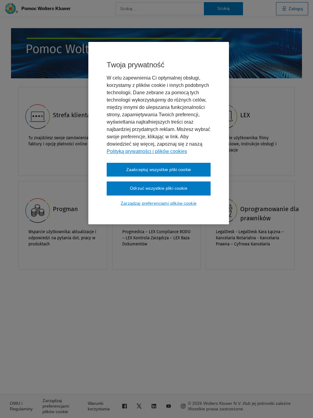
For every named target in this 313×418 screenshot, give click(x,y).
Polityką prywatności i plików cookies (147, 151)
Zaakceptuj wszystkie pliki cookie (158, 169)
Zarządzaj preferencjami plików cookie (159, 203)
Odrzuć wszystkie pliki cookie (158, 188)
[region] (158, 133)
